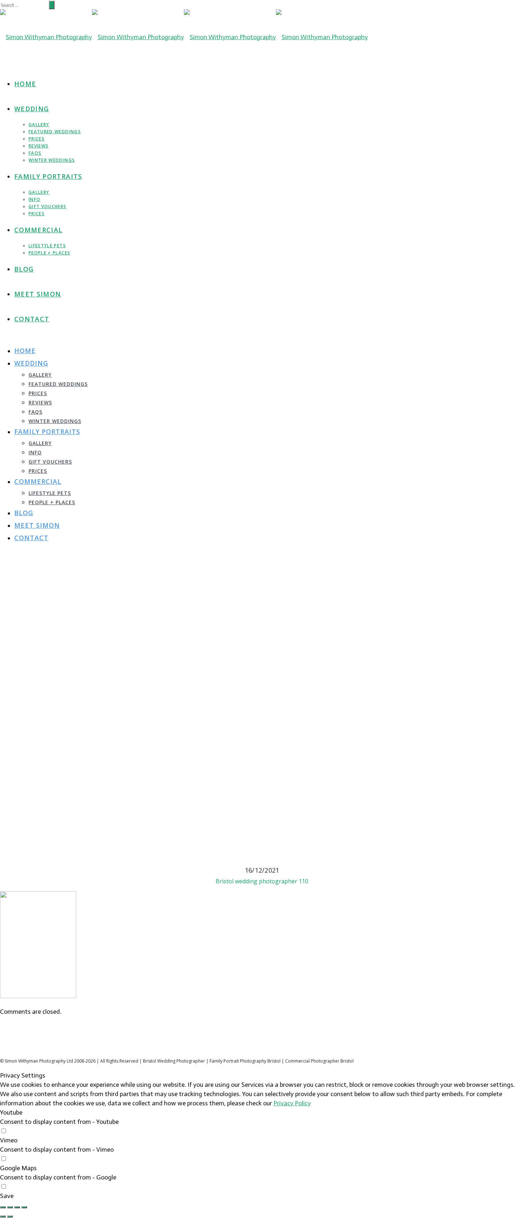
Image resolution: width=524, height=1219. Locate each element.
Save (7, 1196)
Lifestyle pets (47, 246)
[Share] (10, 1207)
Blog (24, 269)
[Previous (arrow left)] (3, 1216)
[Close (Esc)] (3, 1207)
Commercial (38, 230)
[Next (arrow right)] (10, 1216)
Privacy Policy (292, 1103)
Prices (37, 139)
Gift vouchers (48, 206)
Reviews (38, 146)
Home (25, 83)
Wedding (31, 108)
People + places (49, 253)
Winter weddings (52, 160)
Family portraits (48, 176)
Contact (31, 319)
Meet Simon (37, 294)
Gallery (39, 125)
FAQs (35, 153)
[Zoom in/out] (24, 1207)
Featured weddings (55, 132)
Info (34, 199)
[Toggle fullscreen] (17, 1207)
